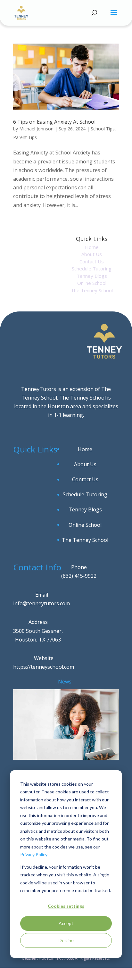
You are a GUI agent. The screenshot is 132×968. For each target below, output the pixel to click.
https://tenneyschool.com (43, 666)
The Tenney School (92, 290)
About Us (91, 254)
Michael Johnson (36, 129)
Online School (91, 283)
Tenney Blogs (92, 276)
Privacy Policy (33, 854)
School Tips (103, 129)
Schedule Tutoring (91, 268)
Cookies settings (66, 906)
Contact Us (91, 261)
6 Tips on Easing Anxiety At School (54, 121)
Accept (66, 923)
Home (92, 247)
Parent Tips (25, 137)
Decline (66, 940)
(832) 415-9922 (78, 575)
